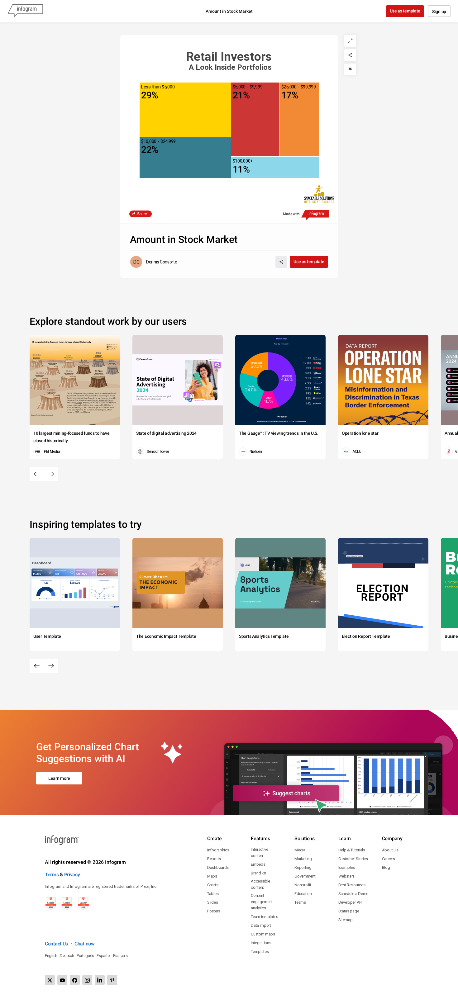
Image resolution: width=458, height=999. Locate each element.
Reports (214, 858)
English (51, 955)
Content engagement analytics (262, 901)
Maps (212, 876)
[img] (185, 110)
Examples (346, 867)
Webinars (346, 876)
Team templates (264, 916)
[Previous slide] (37, 474)
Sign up (439, 11)
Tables (212, 893)
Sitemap (345, 919)
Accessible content (260, 884)
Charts (212, 885)
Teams (300, 902)
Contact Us (56, 944)
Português (85, 955)
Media (299, 850)
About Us (390, 850)
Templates (260, 951)
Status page (348, 911)
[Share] (350, 55)
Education (303, 893)
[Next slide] (51, 474)
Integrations (261, 942)
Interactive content (259, 852)
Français (120, 955)
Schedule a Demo (353, 893)
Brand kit (258, 873)
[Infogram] (25, 11)
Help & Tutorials (351, 850)
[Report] (350, 69)
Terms (52, 875)
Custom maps (263, 934)
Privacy (72, 875)
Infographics (218, 850)
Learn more (59, 778)
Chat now (84, 944)
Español (104, 955)
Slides (212, 902)
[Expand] (350, 41)
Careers (388, 858)
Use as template (405, 10)
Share (142, 214)
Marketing (303, 858)
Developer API (350, 902)
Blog (386, 867)
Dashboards (218, 867)
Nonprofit (302, 885)
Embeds (258, 864)
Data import (261, 925)
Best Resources (351, 885)
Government (304, 876)
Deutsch (67, 955)
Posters (213, 911)
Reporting (302, 867)
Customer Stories (353, 858)
